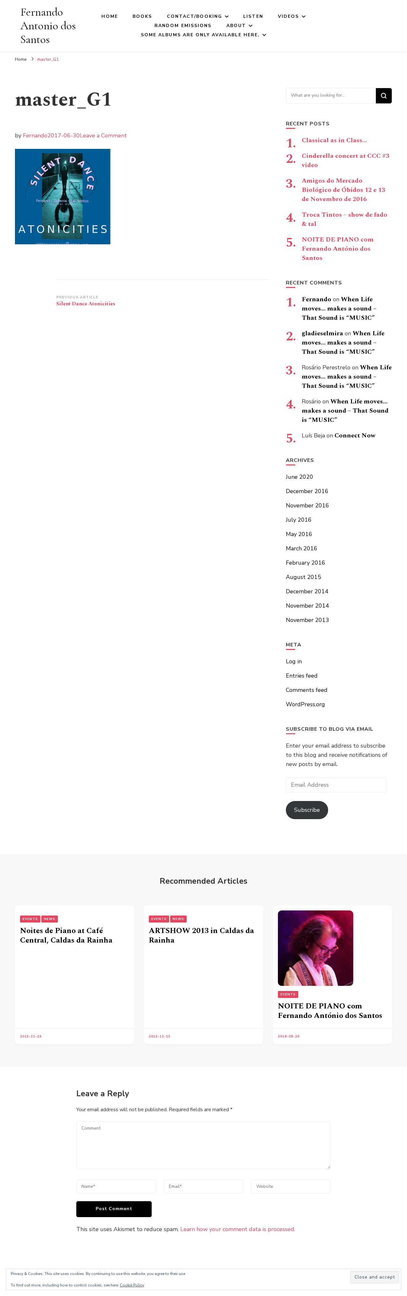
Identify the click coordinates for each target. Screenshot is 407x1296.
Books (142, 16)
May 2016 (299, 534)
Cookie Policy (132, 1285)
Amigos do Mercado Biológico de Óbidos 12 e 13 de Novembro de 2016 (343, 190)
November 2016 (307, 505)
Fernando (35, 135)
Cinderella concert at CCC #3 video (345, 160)
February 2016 (305, 563)
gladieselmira (322, 333)
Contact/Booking (195, 16)
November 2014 (307, 606)
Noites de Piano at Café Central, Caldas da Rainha (66, 935)
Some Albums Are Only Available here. (200, 35)
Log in (294, 661)
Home (109, 16)
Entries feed (302, 675)
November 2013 (307, 620)
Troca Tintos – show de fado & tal (344, 219)
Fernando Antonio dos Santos (48, 25)
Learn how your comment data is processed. (237, 1229)
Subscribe (307, 810)
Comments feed (307, 690)
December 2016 (307, 491)
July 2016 (299, 520)
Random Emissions (183, 26)
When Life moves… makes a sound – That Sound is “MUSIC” (339, 309)
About (236, 26)
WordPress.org (305, 704)
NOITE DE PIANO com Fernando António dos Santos (338, 249)
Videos (288, 16)
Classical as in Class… (334, 140)
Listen (253, 16)
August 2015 (303, 577)
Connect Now (355, 435)
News (49, 919)
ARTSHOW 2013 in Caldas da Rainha (201, 935)
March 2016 (301, 548)
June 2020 (299, 477)
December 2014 (307, 591)
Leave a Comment (103, 135)
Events (30, 919)
